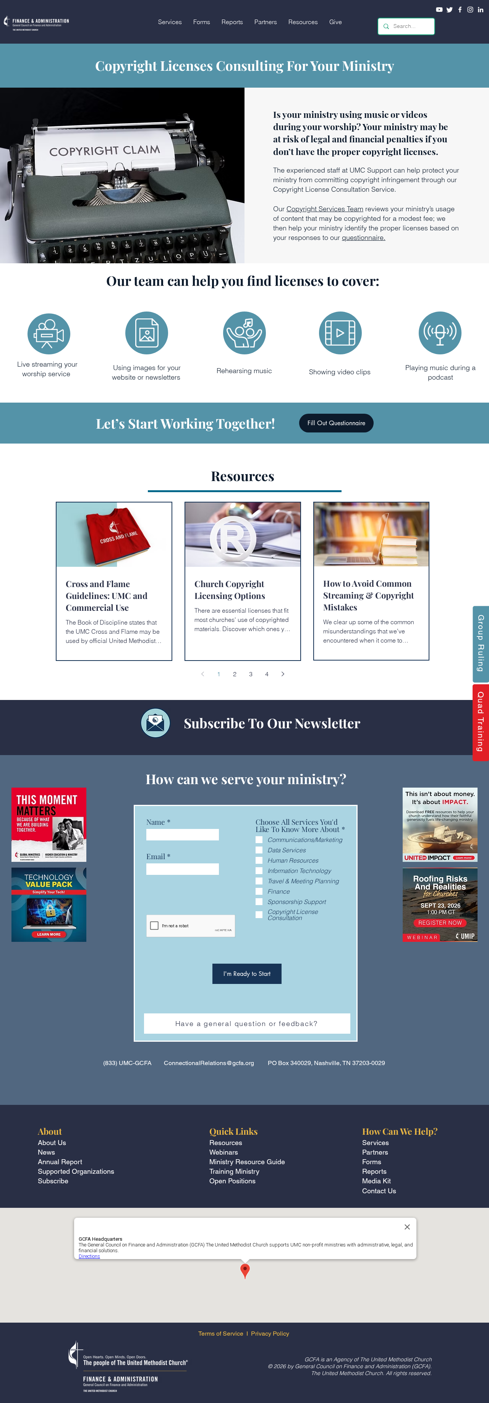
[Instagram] (470, 9)
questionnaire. (363, 237)
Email (155, 856)
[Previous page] (202, 674)
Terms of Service (220, 1333)
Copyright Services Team (325, 208)
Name (155, 821)
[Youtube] (439, 9)
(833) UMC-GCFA (127, 1063)
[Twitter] (449, 9)
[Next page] (283, 674)
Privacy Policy (271, 1333)
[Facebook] (460, 9)
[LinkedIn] (480, 9)
